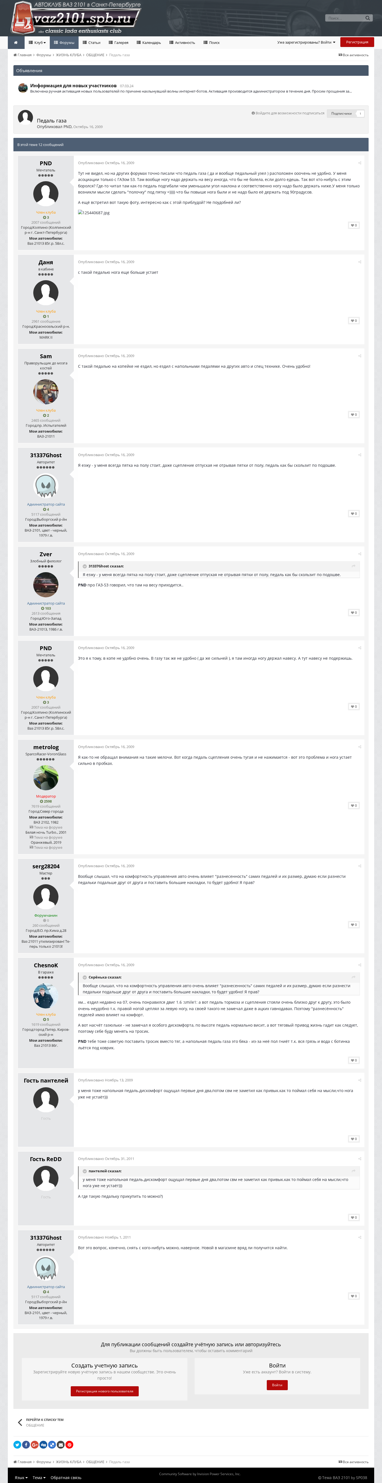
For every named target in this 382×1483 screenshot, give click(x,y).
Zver (46, 554)
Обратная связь (66, 1477)
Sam (46, 356)
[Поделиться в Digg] (43, 1445)
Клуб (39, 42)
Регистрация (357, 41)
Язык (20, 1477)
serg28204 (46, 866)
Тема (38, 1477)
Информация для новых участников (73, 85)
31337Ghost (46, 455)
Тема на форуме (47, 827)
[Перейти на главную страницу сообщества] (16, 42)
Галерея (121, 42)
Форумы (66, 42)
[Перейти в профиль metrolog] (45, 777)
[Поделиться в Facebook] (26, 1445)
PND (67, 126)
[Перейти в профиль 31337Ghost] (45, 485)
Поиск (214, 42)
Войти (277, 1385)
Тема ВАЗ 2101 (336, 1477)
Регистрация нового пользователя (104, 1391)
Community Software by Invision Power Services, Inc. (199, 1474)
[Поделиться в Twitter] (17, 1445)
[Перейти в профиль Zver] (45, 584)
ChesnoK (46, 965)
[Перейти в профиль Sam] (45, 391)
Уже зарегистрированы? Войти (305, 42)
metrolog (46, 747)
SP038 (361, 1477)
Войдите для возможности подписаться (290, 112)
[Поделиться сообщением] (359, 162)
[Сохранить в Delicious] (52, 1445)
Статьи (94, 42)
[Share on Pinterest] (69, 1445)
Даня (46, 262)
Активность (184, 42)
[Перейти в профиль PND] (25, 117)
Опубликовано (106, 162)
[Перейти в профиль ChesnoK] (45, 995)
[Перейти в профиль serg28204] (45, 896)
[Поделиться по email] (61, 1445)
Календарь (151, 42)
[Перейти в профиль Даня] (45, 292)
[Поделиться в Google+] (35, 1445)
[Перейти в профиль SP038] (23, 88)
